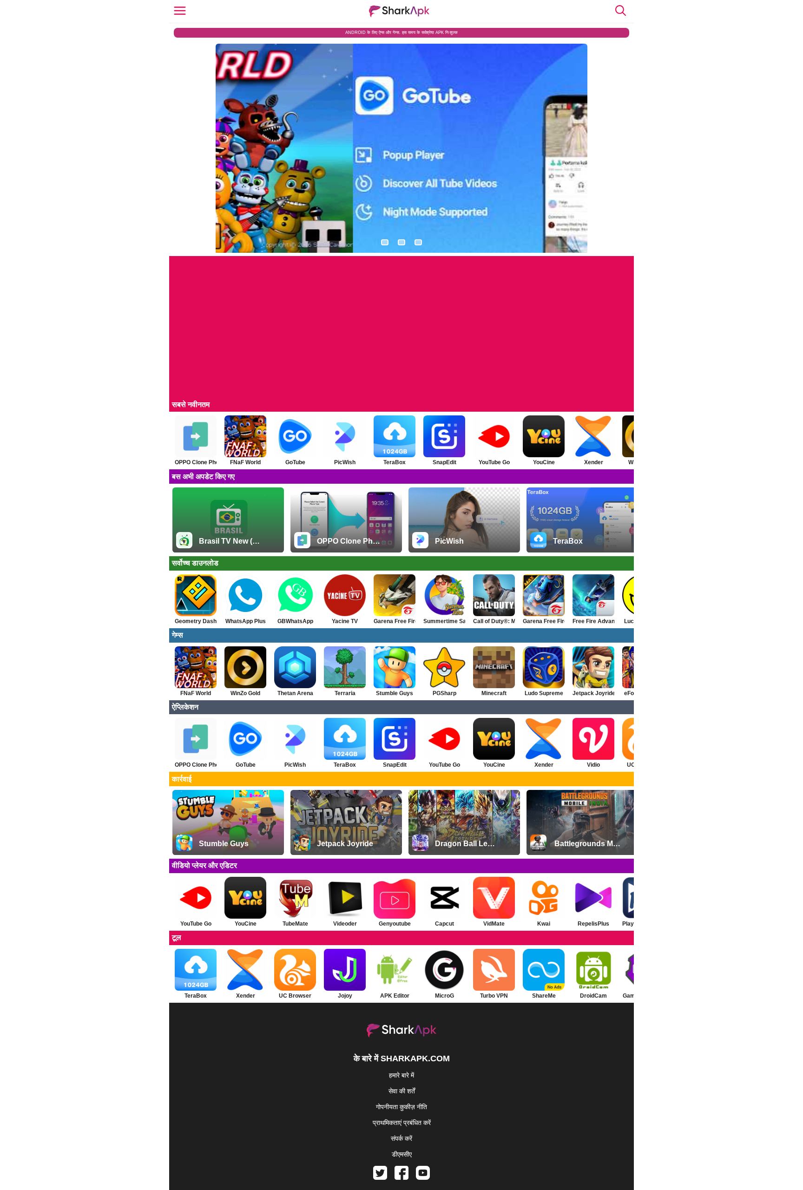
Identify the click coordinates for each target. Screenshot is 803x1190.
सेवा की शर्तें (401, 1091)
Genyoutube (395, 923)
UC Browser (295, 996)
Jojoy (345, 996)
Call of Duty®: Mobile (494, 621)
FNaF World (245, 462)
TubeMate (295, 923)
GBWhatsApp (295, 621)
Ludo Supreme (544, 693)
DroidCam (593, 996)
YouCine (544, 462)
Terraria (345, 693)
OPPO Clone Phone (196, 462)
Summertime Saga (444, 621)
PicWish (344, 462)
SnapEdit (444, 462)
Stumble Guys (394, 693)
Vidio (593, 765)
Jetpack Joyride (593, 693)
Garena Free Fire (394, 621)
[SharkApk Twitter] (380, 1177)
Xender (593, 462)
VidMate (494, 923)
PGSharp (444, 693)
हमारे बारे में (401, 1075)
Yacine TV (345, 621)
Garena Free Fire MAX (544, 621)
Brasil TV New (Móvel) (231, 541)
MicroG (444, 996)
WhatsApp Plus (245, 621)
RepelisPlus (593, 923)
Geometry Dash (196, 621)
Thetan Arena (295, 693)
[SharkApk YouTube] (423, 1177)
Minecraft (494, 693)
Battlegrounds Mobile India (588, 844)
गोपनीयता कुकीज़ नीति (401, 1107)
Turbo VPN (494, 996)
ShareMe (544, 996)
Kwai (543, 923)
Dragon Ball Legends (467, 844)
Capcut (444, 923)
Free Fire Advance (593, 621)
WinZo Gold (245, 693)
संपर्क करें (401, 1138)
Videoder (345, 923)
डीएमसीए (402, 1154)
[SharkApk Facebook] (401, 1177)
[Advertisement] (401, 332)
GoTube (295, 462)
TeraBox (394, 462)
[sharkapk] (399, 11)
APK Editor (394, 996)
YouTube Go (494, 462)
